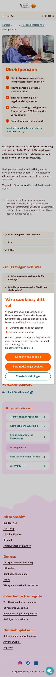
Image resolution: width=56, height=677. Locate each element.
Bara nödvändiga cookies (28, 367)
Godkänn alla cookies (28, 357)
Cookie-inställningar (28, 376)
